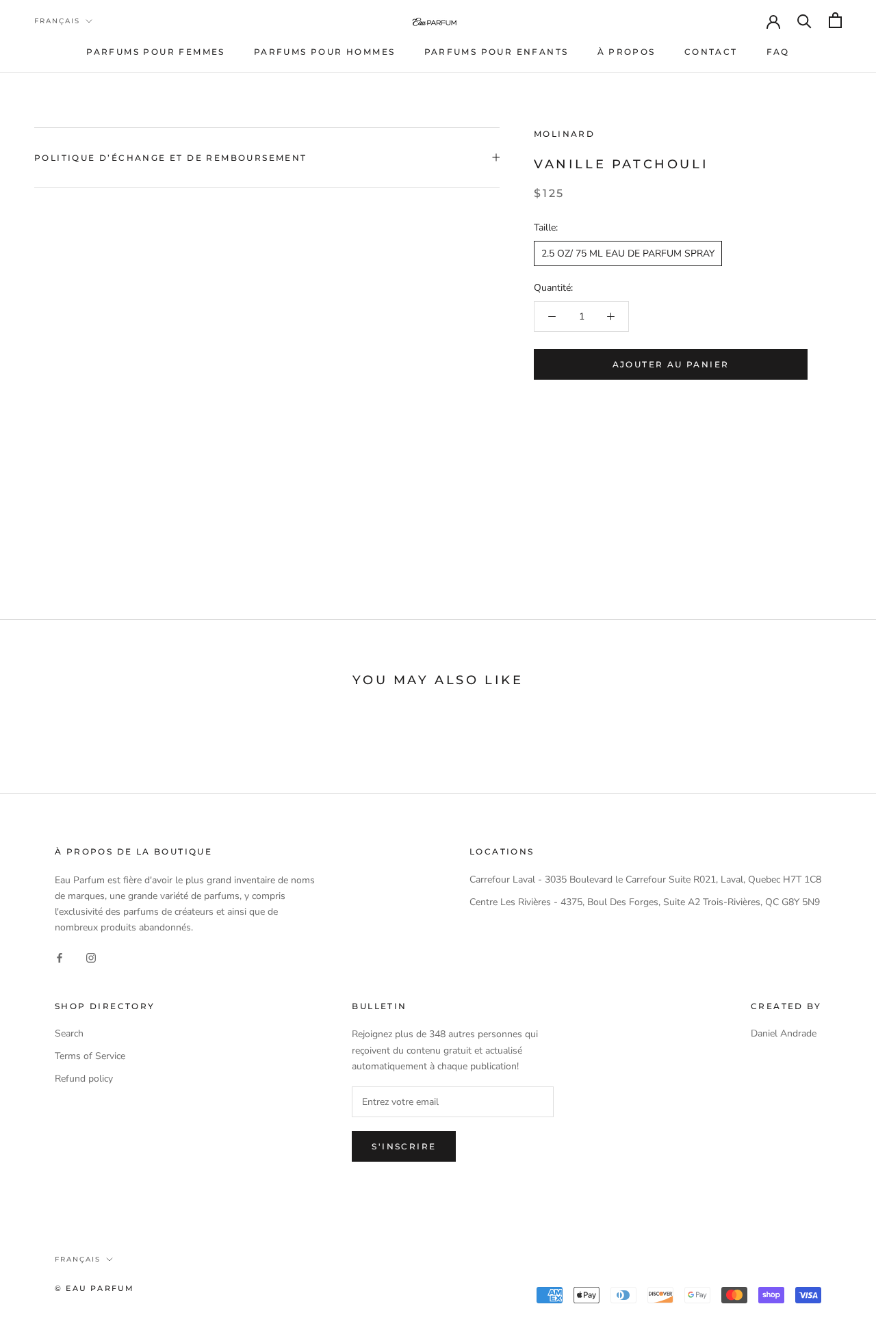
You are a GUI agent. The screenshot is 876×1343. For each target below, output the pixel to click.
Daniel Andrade (783, 1033)
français (57, 20)
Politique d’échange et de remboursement (170, 158)
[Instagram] (91, 957)
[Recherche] (804, 20)
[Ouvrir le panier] (835, 20)
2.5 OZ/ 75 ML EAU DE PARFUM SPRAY (627, 252)
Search (69, 1033)
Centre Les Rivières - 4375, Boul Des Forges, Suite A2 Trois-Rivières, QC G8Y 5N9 (644, 902)
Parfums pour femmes (155, 52)
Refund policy (84, 1078)
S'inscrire (404, 1146)
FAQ (778, 52)
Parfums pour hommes (325, 52)
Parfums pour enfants (496, 52)
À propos (626, 52)
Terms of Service (90, 1055)
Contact (711, 52)
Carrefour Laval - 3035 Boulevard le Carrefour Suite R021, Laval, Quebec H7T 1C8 (645, 879)
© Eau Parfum (94, 1288)
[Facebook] (59, 957)
